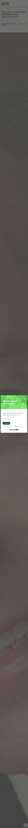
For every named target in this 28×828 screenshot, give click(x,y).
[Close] (25, 397)
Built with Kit (14, 429)
